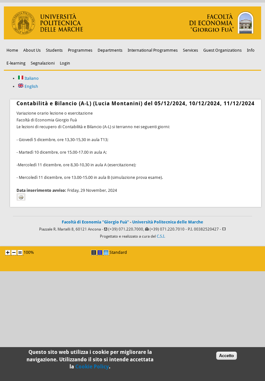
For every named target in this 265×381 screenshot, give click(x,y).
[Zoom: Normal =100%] (20, 252)
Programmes (80, 50)
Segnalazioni (43, 63)
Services (190, 50)
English (31, 86)
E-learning (16, 63)
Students (54, 50)
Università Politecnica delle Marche (167, 222)
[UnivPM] (132, 38)
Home (12, 50)
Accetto (226, 355)
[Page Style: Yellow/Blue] (99, 252)
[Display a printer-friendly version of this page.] (21, 197)
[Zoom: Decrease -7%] (13, 252)
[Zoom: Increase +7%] (7, 252)
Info (251, 50)
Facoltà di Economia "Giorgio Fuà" (95, 222)
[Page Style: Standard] (106, 252)
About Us (32, 50)
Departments (110, 50)
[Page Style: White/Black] (93, 252)
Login (65, 63)
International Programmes (153, 50)
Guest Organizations (222, 50)
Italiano (31, 78)
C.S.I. (161, 236)
